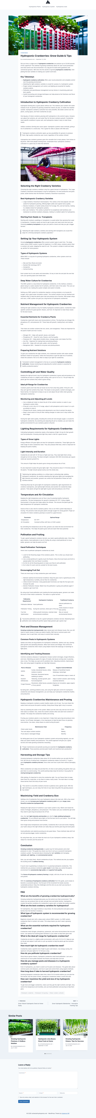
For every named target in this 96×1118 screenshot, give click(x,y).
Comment (22, 1073)
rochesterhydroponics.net (28, 59)
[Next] (85, 1036)
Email (41, 1093)
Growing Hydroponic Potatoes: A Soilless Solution (18, 1041)
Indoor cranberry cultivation (57, 993)
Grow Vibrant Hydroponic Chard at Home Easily (30, 1003)
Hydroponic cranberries (27, 993)
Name (21, 1093)
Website (62, 1093)
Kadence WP (65, 1113)
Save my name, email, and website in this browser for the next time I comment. (41, 1097)
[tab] (46, 1053)
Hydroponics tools (61, 6)
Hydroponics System (48, 6)
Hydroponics (24, 52)
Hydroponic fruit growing (41, 993)
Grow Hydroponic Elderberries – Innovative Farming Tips (65, 1003)
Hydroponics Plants (35, 6)
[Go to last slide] (11, 1036)
